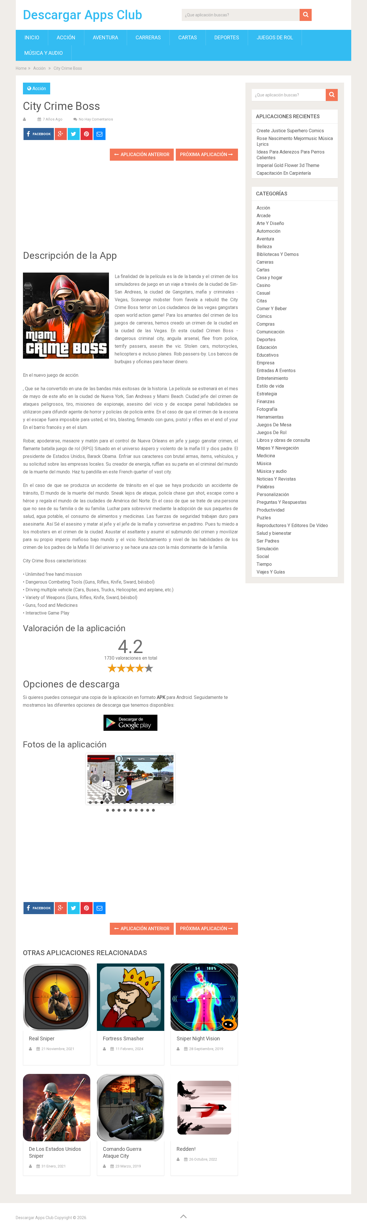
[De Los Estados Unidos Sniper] (56, 1107)
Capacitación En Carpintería (284, 173)
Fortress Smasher (123, 1038)
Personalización (273, 494)
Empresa (265, 363)
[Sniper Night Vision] (204, 997)
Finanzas (266, 401)
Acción (66, 37)
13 (159, 802)
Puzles (264, 517)
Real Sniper (41, 1038)
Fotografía (267, 409)
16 (107, 810)
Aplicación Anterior (144, 154)
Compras (266, 324)
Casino (263, 285)
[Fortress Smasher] (130, 997)
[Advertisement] (130, 209)
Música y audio (43, 53)
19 (124, 810)
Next (166, 779)
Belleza (264, 246)
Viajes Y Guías (271, 572)
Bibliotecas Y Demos (278, 254)
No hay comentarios (96, 119)
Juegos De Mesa (274, 425)
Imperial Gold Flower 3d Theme (288, 165)
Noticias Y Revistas (276, 479)
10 (141, 802)
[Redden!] (204, 1107)
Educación (267, 347)
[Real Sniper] (56, 997)
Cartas (187, 37)
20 (130, 810)
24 (153, 810)
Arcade (264, 215)
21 (136, 810)
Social (263, 556)
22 (141, 810)
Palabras (265, 486)
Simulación (267, 548)
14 (164, 802)
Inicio (31, 37)
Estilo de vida (270, 386)
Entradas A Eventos (276, 370)
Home (21, 68)
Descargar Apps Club (82, 15)
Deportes (226, 37)
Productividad (270, 510)
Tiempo (264, 564)
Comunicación (270, 332)
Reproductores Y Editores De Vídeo (292, 525)
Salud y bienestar (274, 533)
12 (153, 802)
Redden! (186, 1149)
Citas (262, 301)
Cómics (264, 316)
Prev (94, 779)
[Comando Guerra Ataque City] (130, 1107)
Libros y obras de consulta (283, 440)
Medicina (266, 455)
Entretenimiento (272, 378)
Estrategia (267, 394)
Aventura (105, 37)
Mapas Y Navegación (278, 448)
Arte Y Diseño (270, 223)
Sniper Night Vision (198, 1038)
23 (147, 810)
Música (264, 463)
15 (170, 802)
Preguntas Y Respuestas (282, 502)
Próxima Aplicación (204, 154)
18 (119, 810)
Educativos (268, 355)
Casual (263, 293)
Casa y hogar (269, 277)
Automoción (268, 231)
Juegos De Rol (275, 37)
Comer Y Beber (272, 308)
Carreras (148, 37)
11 (147, 802)
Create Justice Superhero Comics (290, 130)
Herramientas (270, 417)
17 (113, 810)
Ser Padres (268, 541)
